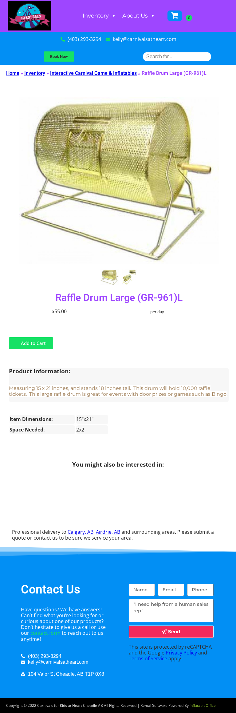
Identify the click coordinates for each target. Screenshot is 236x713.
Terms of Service (148, 658)
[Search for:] (177, 56)
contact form (45, 633)
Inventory (96, 15)
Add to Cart (33, 343)
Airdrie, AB (108, 532)
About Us (135, 15)
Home (12, 73)
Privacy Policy (181, 652)
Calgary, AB (80, 532)
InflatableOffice (203, 705)
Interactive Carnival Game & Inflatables (93, 73)
